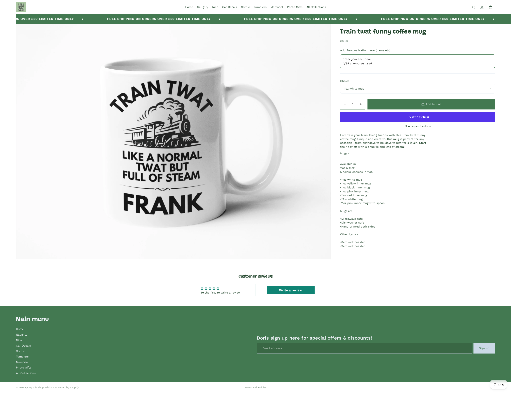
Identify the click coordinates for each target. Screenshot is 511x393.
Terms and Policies (255, 387)
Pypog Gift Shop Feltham (39, 387)
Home (20, 329)
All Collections (26, 373)
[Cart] (490, 7)
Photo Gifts (23, 367)
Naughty (21, 334)
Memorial (22, 362)
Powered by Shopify (67, 387)
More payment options (418, 125)
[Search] (473, 7)
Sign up (484, 348)
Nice (19, 340)
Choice (345, 81)
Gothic (20, 351)
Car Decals (23, 345)
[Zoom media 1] (173, 141)
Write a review (290, 290)
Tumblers (22, 356)
